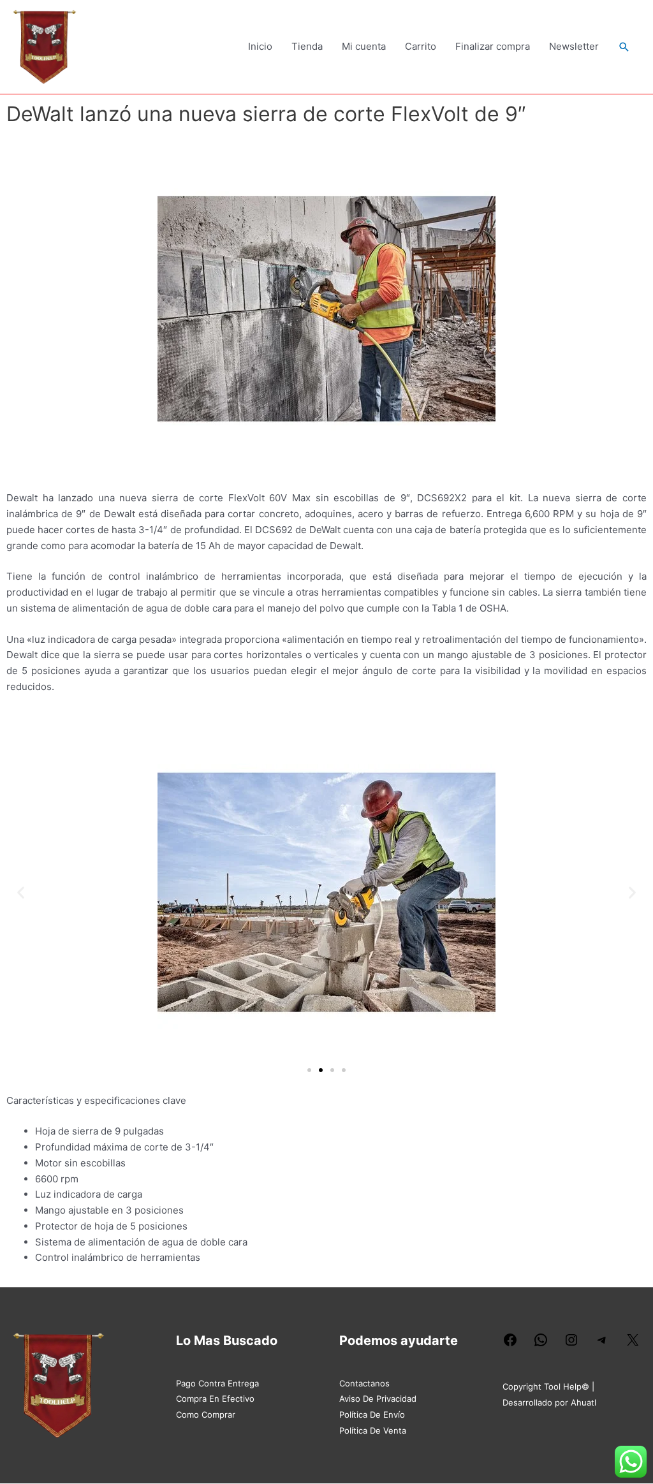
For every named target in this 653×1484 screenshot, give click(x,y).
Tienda (307, 46)
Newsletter (574, 46)
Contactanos (364, 1383)
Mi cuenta (364, 46)
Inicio (260, 46)
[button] (624, 47)
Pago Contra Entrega (217, 1383)
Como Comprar (205, 1414)
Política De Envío (372, 1414)
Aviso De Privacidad (377, 1398)
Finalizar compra (492, 46)
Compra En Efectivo (215, 1398)
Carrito (420, 46)
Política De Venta (372, 1430)
